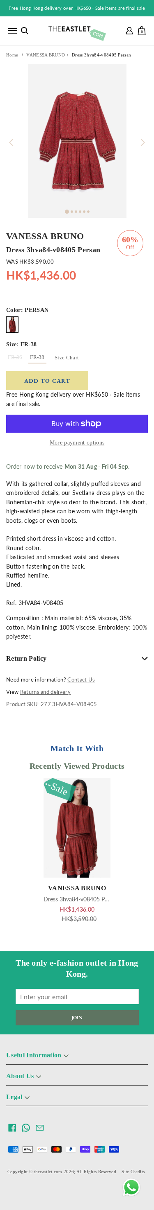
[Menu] (12, 31)
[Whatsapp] (131, 1187)
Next (143, 142)
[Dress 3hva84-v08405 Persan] (12, 324)
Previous (11, 142)
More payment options (77, 443)
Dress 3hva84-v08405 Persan (81, 899)
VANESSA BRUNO (45, 54)
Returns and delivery (45, 692)
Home (12, 54)
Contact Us (81, 680)
